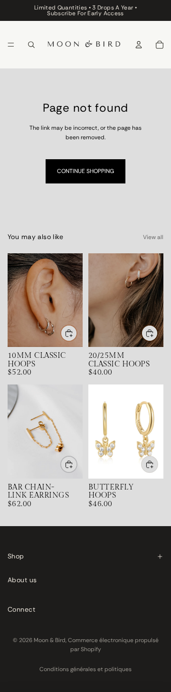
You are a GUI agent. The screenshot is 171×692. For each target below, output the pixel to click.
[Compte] (138, 44)
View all (153, 237)
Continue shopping (85, 171)
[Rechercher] (31, 44)
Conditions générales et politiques (85, 669)
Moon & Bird (50, 640)
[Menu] (11, 45)
